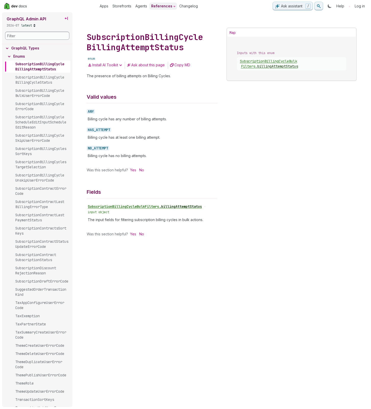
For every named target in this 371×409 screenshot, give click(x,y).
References (161, 6)
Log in (360, 6)
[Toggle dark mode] (329, 6)
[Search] (318, 6)
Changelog (188, 6)
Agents (141, 6)
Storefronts (121, 6)
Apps (104, 6)
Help (340, 6)
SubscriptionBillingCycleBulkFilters (145, 206)
